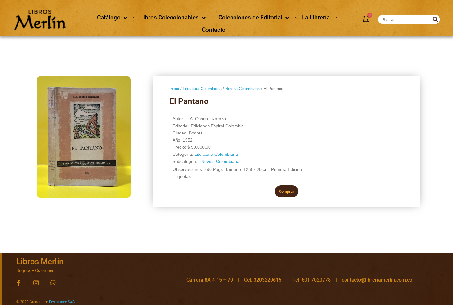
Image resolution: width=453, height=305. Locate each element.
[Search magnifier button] (435, 19)
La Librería (316, 17)
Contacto (214, 29)
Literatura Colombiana (202, 88)
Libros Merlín (39, 261)
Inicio (174, 88)
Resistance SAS (62, 302)
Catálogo (108, 17)
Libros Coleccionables (169, 17)
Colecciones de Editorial (250, 17)
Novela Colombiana (242, 88)
